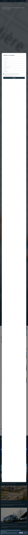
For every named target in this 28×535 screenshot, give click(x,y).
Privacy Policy (14, 75)
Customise (25, 532)
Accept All (21, 532)
